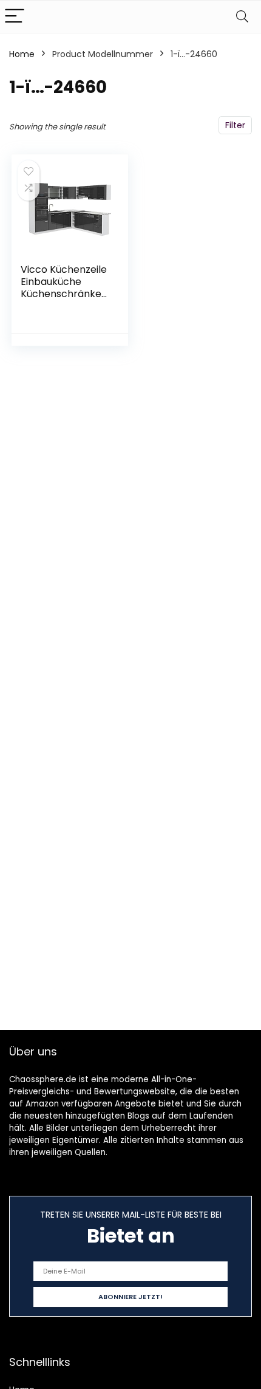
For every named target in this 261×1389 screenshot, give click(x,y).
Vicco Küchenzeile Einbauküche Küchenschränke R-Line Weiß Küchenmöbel (64, 293)
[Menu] (14, 17)
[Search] (242, 17)
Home (22, 54)
